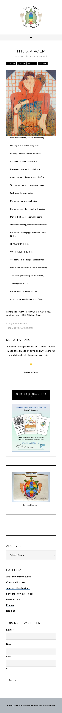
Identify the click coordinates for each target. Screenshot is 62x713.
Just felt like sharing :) (18, 587)
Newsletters (13, 599)
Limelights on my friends (20, 593)
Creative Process (15, 582)
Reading (10, 610)
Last (8, 668)
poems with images (23, 327)
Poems (23, 323)
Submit (14, 680)
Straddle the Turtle (31, 17)
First (8, 656)
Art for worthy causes (18, 576)
